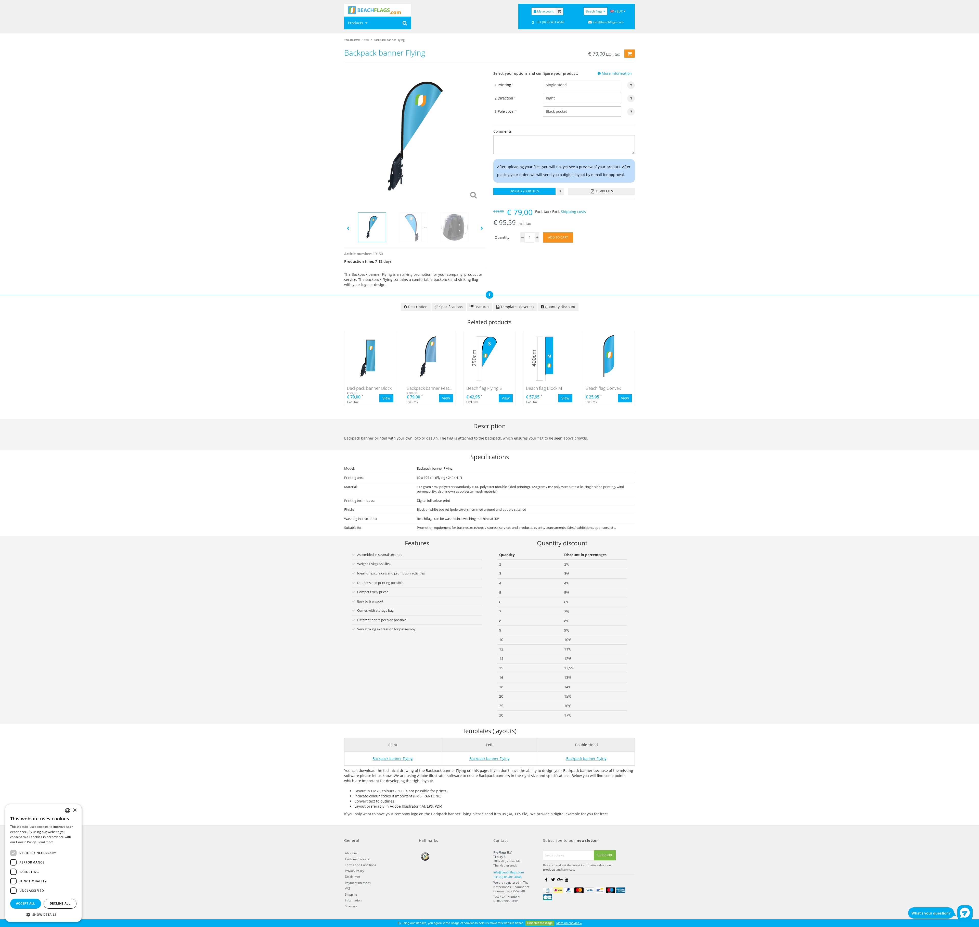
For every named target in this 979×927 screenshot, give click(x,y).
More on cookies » (569, 923)
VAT (347, 888)
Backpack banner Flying (389, 40)
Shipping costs (573, 211)
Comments (502, 131)
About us (351, 853)
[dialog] (43, 863)
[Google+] (560, 879)
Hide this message (540, 923)
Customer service (357, 859)
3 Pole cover (506, 111)
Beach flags (594, 11)
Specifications (450, 306)
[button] (43, 914)
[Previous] (348, 227)
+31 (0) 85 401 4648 (550, 22)
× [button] (74, 810)
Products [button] (356, 22)
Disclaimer (352, 876)
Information (353, 900)
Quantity (502, 237)
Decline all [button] (60, 903)
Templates (604, 191)
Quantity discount (559, 306)
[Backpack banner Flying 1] (415, 136)
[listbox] (67, 810)
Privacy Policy (354, 871)
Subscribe (605, 855)
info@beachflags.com (608, 22)
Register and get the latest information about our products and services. (577, 867)
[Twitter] (553, 879)
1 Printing (504, 84)
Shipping (351, 894)
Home (365, 40)
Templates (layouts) (516, 306)
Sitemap (351, 906)
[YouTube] (567, 879)
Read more (45, 842)
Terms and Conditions (360, 865)
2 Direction (505, 98)
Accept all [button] (25, 903)
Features (481, 306)
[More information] (560, 191)
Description (417, 306)
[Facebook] (546, 879)
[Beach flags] (377, 10)
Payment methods (358, 883)
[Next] (482, 227)
